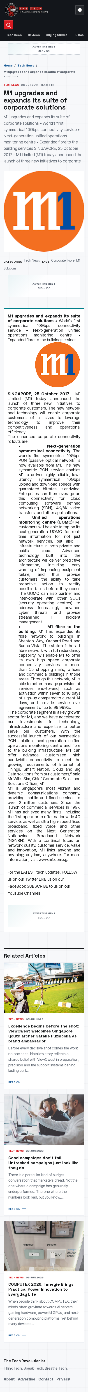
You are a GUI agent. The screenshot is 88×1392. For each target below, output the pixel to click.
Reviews (34, 35)
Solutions (10, 268)
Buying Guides (56, 35)
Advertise (26, 1379)
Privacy (63, 1379)
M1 (78, 260)
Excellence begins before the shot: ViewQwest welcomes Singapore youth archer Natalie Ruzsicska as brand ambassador (43, 1033)
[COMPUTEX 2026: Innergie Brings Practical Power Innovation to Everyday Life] (44, 1246)
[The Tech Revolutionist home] (38, 10)
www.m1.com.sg (53, 859)
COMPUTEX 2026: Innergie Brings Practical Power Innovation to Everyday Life (41, 1289)
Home (8, 65)
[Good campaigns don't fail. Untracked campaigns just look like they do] (44, 1119)
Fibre (70, 260)
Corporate (58, 260)
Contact (45, 1379)
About (9, 1379)
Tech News (14, 35)
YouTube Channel (23, 893)
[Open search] (8, 24)
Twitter (31, 879)
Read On (14, 1082)
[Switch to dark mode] (79, 9)
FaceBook (17, 886)
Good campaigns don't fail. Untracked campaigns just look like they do (43, 1162)
